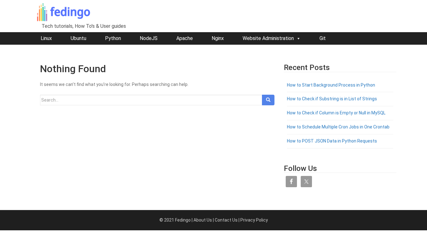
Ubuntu (78, 38)
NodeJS (149, 38)
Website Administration (268, 38)
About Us (202, 220)
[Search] (268, 100)
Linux (46, 38)
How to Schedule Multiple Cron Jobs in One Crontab (338, 126)
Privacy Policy (254, 220)
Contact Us (226, 220)
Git (322, 38)
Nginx (218, 38)
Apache (184, 38)
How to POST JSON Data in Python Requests (332, 140)
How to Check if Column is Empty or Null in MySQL (336, 112)
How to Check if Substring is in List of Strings (332, 98)
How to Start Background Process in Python (331, 85)
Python (113, 38)
